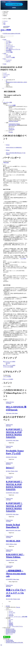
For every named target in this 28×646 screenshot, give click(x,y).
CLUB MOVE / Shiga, (12, 579)
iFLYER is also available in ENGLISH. (11, 33)
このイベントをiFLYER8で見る (14, 4)
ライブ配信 (8, 42)
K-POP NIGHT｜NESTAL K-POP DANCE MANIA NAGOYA (14, 433)
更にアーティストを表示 (9, 361)
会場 (4, 77)
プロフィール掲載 (10, 57)
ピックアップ (9, 45)
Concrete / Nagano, (11, 560)
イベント (5, 21)
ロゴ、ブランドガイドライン (16, 626)
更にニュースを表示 (8, 379)
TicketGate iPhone (10, 641)
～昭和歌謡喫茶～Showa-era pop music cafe (16, 573)
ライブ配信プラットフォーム (13, 49)
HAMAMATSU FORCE (14, 124)
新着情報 (14, 7)
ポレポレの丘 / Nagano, (13, 599)
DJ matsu (11, 132)
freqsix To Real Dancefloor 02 (13, 525)
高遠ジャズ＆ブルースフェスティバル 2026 (16, 593)
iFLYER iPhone (9, 640)
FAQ (10, 620)
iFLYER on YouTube (10, 632)
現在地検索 (8, 50)
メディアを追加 (7, 376)
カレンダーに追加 (7, 102)
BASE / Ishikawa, (11, 544)
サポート (11, 622)
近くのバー (11, 128)
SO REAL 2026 (13, 541)
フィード (5, 75)
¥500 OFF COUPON (13, 121)
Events (4, 39)
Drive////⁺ (10, 467)
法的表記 (11, 623)
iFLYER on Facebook (10, 630)
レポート (8, 61)
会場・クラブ (9, 47)
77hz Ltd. (18, 607)
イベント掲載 (9, 52)
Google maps (11, 129)
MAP (10, 125)
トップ (5, 73)
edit (9, 26)
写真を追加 (6, 162)
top (1, 644)
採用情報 (11, 625)
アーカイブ (8, 60)
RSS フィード (9, 633)
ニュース (11, 614)
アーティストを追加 (8, 366)
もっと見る (23, 258)
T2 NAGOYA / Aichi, (12, 440)
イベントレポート (10, 46)
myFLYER (5, 26)
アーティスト (6, 74)
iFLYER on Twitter (10, 629)
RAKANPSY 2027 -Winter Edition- (15, 555)
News (4, 58)
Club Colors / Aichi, (12, 413)
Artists (4, 53)
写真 (4, 24)
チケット (8, 43)
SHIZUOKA (14, 125)
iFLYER (8, 606)
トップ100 (8, 56)
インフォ (11, 619)
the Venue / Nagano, (12, 471)
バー (4, 22)
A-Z (7, 54)
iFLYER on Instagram (10, 631)
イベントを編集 (12, 105)
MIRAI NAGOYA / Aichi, (13, 530)
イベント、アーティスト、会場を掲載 (18, 616)
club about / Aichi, (11, 457)
